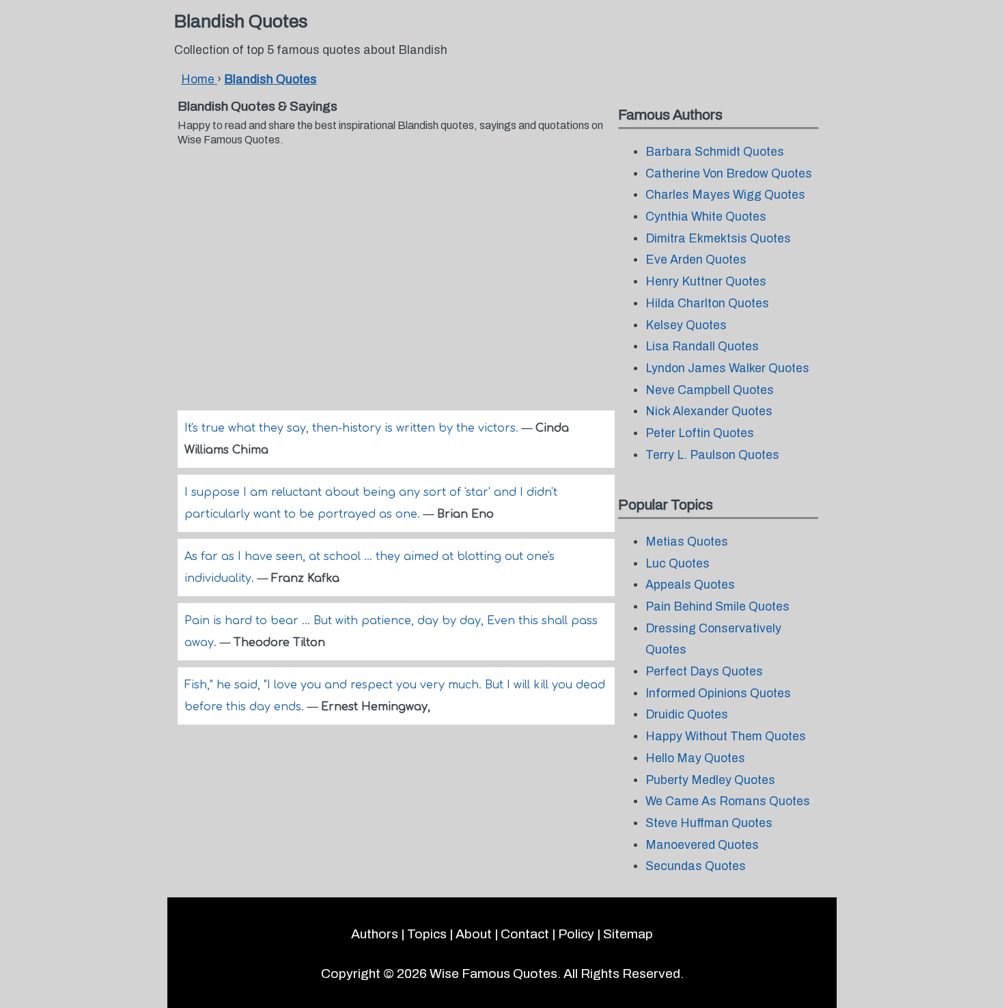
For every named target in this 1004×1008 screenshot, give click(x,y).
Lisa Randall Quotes (702, 346)
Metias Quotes (686, 541)
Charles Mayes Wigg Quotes (725, 194)
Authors (374, 934)
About (474, 934)
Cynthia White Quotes (705, 216)
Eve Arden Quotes (696, 259)
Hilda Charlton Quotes (707, 303)
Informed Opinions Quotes (718, 693)
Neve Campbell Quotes (709, 390)
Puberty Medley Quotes (710, 780)
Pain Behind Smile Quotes (717, 606)
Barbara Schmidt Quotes (714, 151)
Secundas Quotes (695, 866)
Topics (427, 934)
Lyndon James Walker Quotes (727, 368)
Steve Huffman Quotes (708, 823)
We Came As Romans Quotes (727, 801)
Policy (576, 934)
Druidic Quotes (686, 714)
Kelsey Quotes (686, 325)
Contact (525, 934)
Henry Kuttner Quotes (705, 281)
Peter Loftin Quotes (699, 433)
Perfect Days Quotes (704, 671)
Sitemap (628, 934)
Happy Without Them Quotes (725, 736)
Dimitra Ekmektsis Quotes (718, 238)
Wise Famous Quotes (493, 973)
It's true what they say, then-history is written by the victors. (353, 428)
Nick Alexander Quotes (708, 411)
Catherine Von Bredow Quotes (728, 173)
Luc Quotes (677, 563)
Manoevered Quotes (702, 845)
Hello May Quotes (695, 758)
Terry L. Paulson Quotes (712, 455)
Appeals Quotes (690, 584)
